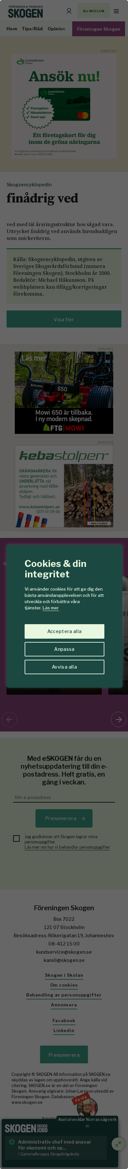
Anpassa (64, 649)
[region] (64, 584)
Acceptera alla (64, 631)
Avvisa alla (64, 667)
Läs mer (51, 607)
